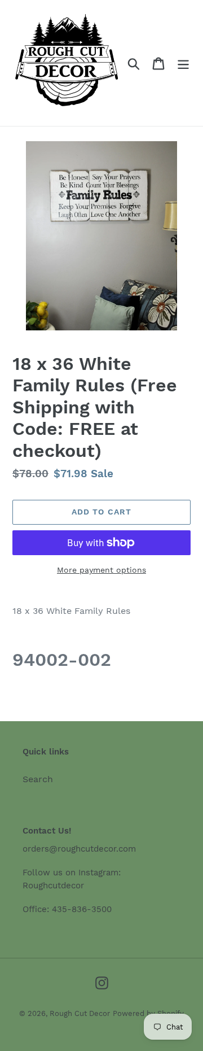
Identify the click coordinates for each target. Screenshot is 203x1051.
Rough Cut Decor (80, 1013)
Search (38, 779)
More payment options (101, 569)
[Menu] (183, 63)
